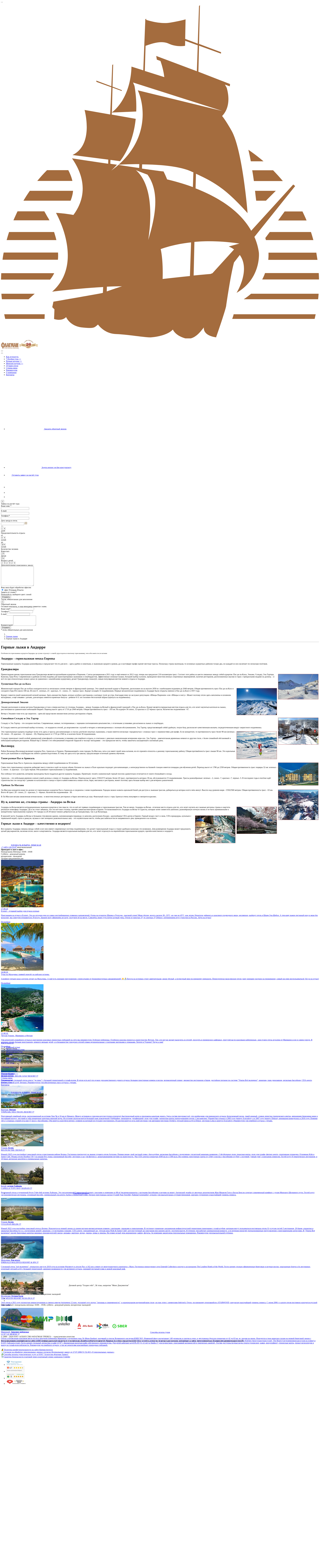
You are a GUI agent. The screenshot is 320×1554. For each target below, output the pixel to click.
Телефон (5, 611)
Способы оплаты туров (160, 1332)
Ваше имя (5, 609)
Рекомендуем (6, 1080)
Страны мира (6, 1078)
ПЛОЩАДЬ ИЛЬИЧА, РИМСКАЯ (26, 845)
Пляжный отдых (13, 1047)
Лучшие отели (7, 1076)
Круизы (9, 1054)
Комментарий (7, 625)
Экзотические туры (14, 1052)
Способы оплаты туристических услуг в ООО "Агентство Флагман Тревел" (36, 1354)
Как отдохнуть (7, 1043)
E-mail (4, 614)
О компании (6, 1082)
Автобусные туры (13, 1060)
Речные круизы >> (9, 1071)
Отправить (6, 627)
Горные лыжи (12, 636)
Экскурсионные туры (15, 1049)
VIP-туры (10, 1063)
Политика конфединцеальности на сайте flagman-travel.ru (28, 1350)
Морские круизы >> (9, 1073)
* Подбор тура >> (8, 1067)
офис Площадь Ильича (14, 590)
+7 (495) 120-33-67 (9, 847)
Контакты (5, 1085)
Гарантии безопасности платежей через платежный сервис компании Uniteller (37, 1357)
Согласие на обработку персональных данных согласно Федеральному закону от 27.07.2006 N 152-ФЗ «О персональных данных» (59, 1352)
